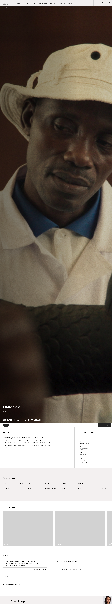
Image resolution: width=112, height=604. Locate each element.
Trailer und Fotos (23, 425)
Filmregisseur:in (43, 425)
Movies (7, 7)
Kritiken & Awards (33, 425)
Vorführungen (14, 425)
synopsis (6, 425)
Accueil (4, 7)
